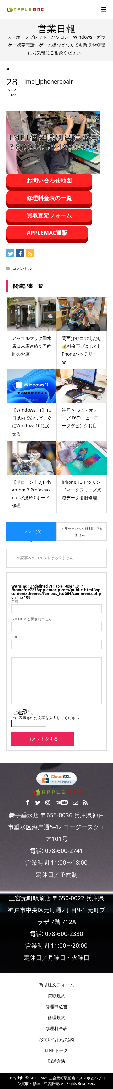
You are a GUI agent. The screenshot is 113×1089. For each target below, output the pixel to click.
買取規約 (56, 996)
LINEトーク (56, 1050)
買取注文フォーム (56, 985)
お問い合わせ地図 (49, 180)
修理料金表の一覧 (49, 197)
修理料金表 (56, 1028)
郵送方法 (56, 1061)
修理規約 (56, 1017)
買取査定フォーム (49, 215)
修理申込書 (56, 1006)
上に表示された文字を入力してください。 (47, 717)
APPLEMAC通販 (47, 232)
